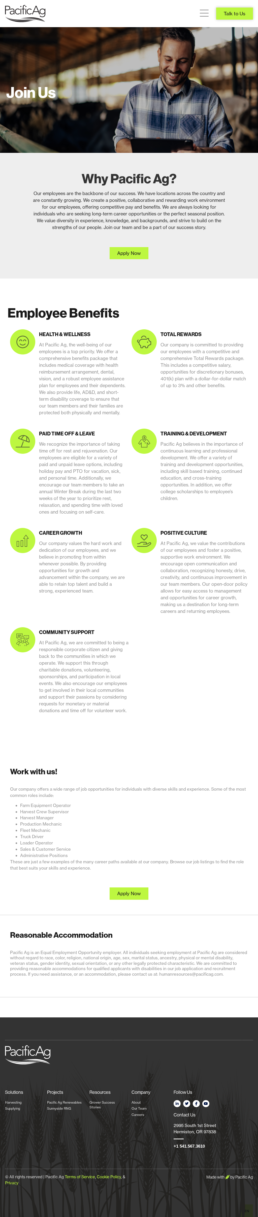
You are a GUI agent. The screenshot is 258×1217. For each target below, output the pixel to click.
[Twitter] (186, 1103)
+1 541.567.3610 (189, 1146)
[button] (204, 13)
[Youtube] (205, 1103)
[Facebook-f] (196, 1103)
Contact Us (185, 1115)
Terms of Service (80, 1176)
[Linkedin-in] (177, 1103)
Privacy (11, 1182)
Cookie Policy (109, 1176)
